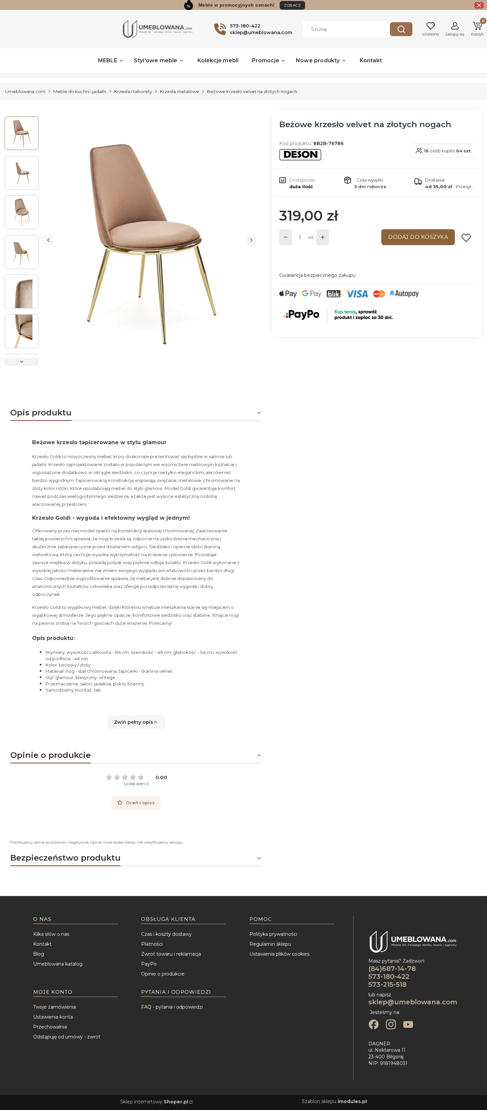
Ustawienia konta (53, 1017)
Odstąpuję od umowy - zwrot (66, 1037)
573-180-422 (388, 976)
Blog (38, 954)
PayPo (149, 964)
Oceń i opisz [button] (140, 802)
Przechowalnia (50, 1027)
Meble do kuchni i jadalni (79, 91)
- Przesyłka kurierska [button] (450, 186)
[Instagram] (391, 1025)
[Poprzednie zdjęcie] (48, 240)
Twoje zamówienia (54, 1007)
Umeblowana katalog (57, 964)
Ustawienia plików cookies (279, 954)
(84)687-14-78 (392, 969)
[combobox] (341, 29)
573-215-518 (387, 984)
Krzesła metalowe (179, 91)
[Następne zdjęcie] (251, 240)
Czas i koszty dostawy (166, 934)
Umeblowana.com (25, 91)
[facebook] (373, 1025)
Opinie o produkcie (163, 974)
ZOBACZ (292, 5)
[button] (401, 29)
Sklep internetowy (154, 1102)
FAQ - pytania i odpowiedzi (172, 1007)
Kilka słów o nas (51, 934)
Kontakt (42, 944)
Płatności (152, 944)
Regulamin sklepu (270, 944)
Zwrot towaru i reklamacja (171, 954)
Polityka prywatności (273, 934)
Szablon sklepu (334, 1101)
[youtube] (408, 1025)
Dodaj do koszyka (418, 237)
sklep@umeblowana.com (412, 1002)
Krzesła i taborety (133, 91)
